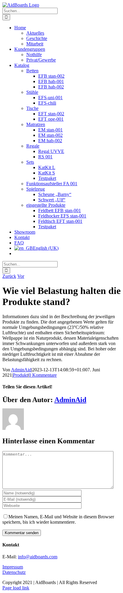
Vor (20, 276)
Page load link (15, 587)
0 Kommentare (43, 375)
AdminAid (21, 369)
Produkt (20, 375)
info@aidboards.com (37, 556)
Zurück (9, 276)
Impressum (12, 566)
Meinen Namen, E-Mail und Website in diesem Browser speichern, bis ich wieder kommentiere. (58, 519)
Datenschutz (14, 572)
